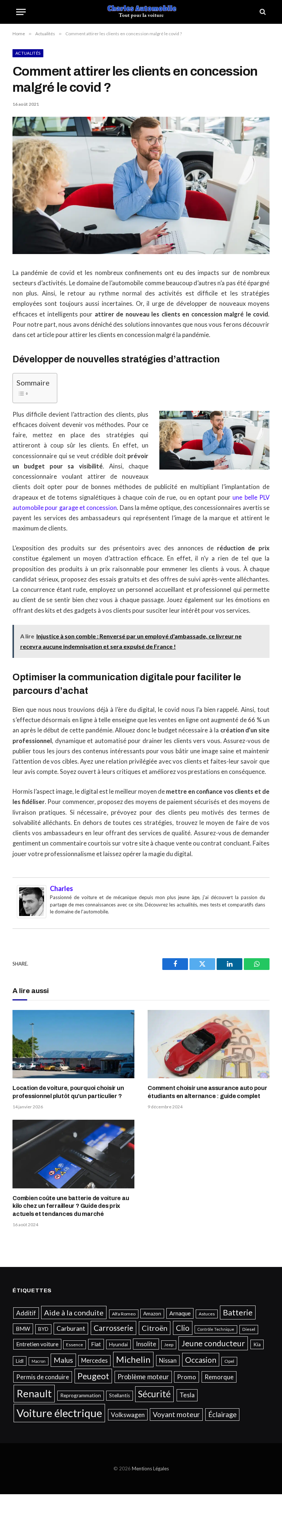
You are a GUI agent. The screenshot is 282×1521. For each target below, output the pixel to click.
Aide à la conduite (74, 1312)
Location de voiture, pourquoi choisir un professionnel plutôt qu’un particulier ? (68, 1092)
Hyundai (118, 1344)
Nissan (168, 1360)
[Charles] (31, 916)
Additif (26, 1313)
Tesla (187, 1395)
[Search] (262, 12)
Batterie (238, 1312)
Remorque (219, 1377)
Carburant (71, 1328)
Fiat (96, 1344)
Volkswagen (128, 1415)
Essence (74, 1344)
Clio (182, 1327)
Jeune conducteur (213, 1343)
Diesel (248, 1329)
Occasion (200, 1359)
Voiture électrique (59, 1412)
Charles (61, 888)
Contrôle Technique (216, 1329)
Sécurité (154, 1393)
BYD (43, 1329)
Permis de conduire (42, 1377)
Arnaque (180, 1313)
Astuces (207, 1314)
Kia (257, 1344)
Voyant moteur (176, 1414)
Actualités (27, 53)
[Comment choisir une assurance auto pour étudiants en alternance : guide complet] (209, 1044)
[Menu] (21, 12)
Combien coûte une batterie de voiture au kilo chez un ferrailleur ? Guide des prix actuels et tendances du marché (70, 1206)
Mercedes (94, 1360)
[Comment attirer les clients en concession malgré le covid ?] (141, 252)
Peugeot (93, 1376)
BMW (23, 1328)
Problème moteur (143, 1377)
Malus (63, 1360)
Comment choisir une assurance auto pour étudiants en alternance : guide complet (207, 1092)
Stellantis (119, 1395)
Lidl (20, 1361)
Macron (39, 1361)
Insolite (146, 1343)
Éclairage (222, 1414)
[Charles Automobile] (141, 11)
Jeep (168, 1344)
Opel (229, 1361)
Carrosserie (113, 1327)
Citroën (154, 1327)
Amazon (152, 1314)
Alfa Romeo (123, 1314)
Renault (34, 1393)
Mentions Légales (150, 1468)
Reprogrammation (80, 1395)
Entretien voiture (37, 1344)
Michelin (133, 1359)
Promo (186, 1377)
